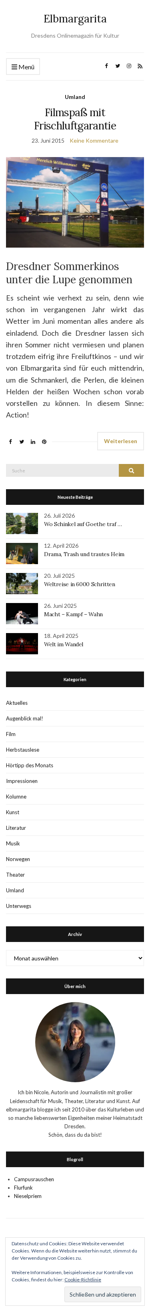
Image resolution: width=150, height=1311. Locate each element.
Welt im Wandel (64, 644)
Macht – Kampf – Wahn (73, 614)
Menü (25, 67)
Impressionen (22, 781)
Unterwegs (18, 906)
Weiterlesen (120, 441)
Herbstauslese (22, 749)
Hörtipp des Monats (29, 765)
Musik (13, 843)
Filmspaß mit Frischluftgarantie (75, 119)
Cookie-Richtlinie (82, 1280)
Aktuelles (17, 703)
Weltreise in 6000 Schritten (79, 584)
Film (11, 734)
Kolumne (16, 796)
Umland (75, 96)
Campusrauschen (34, 1179)
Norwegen (18, 859)
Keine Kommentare (94, 140)
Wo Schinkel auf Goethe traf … (83, 524)
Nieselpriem (28, 1196)
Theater (15, 874)
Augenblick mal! (24, 718)
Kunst (12, 812)
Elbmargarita (75, 18)
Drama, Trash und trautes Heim (84, 554)
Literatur (16, 828)
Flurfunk (23, 1187)
